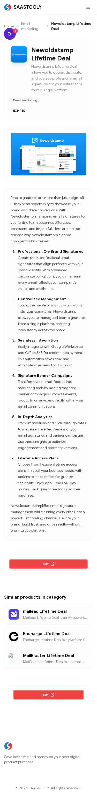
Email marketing (29, 26)
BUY (46, 564)
